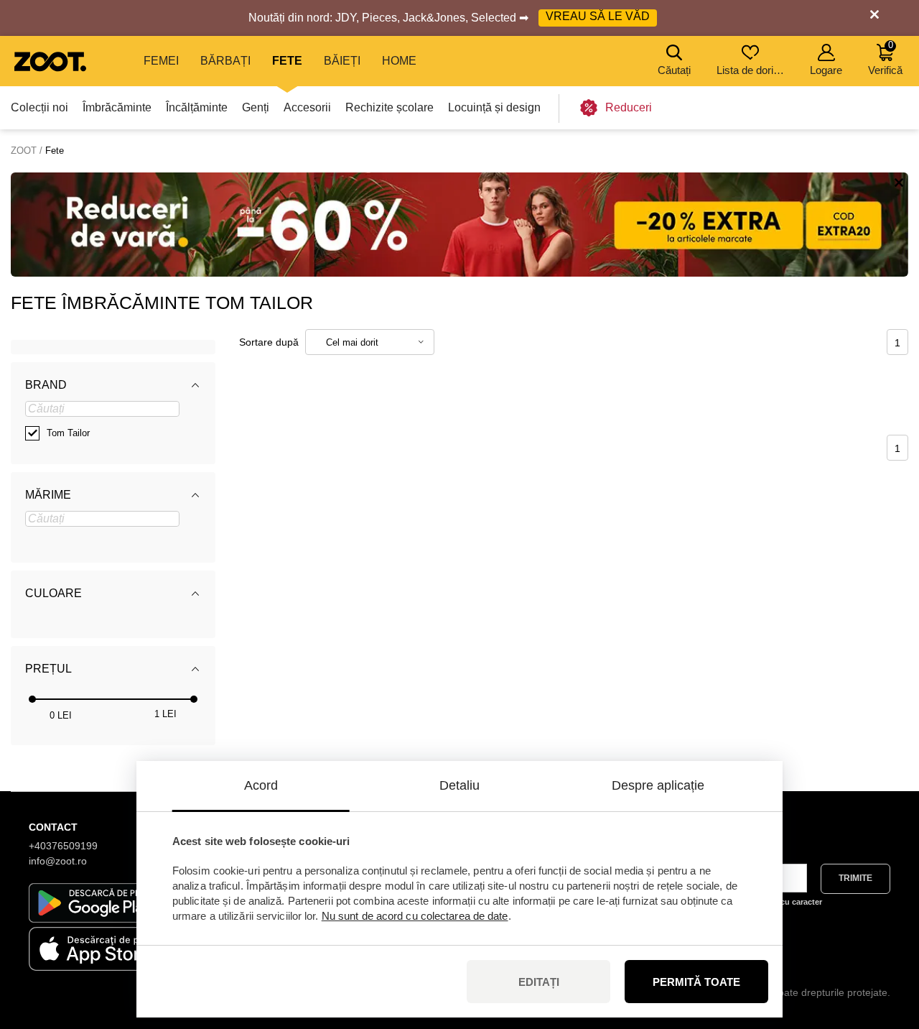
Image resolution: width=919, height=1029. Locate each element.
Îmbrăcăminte (117, 107)
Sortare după (269, 342)
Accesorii (307, 107)
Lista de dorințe (751, 70)
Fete (287, 61)
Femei (161, 61)
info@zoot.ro (58, 861)
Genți (255, 107)
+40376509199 (63, 846)
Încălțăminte (197, 107)
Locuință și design (494, 107)
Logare (826, 70)
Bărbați (225, 61)
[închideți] (874, 18)
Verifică (885, 58)
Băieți (342, 61)
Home (399, 61)
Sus (883, 942)
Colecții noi (39, 107)
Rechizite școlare (389, 107)
